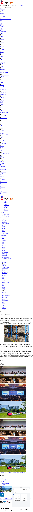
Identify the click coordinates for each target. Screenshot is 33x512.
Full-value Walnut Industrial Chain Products (5, 19)
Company (12, 315)
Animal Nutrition (2, 102)
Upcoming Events (6, 210)
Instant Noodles (2, 39)
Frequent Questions (2, 179)
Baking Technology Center (5, 233)
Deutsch (15, 5)
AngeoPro (3, 249)
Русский (21, 5)
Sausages (3, 239)
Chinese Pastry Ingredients (3, 17)
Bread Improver (4, 220)
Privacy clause (13, 510)
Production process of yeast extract (4, 75)
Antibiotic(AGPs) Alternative (5, 282)
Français (1, 5)
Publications (1, 170)
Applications (2, 20)
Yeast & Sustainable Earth (3, 182)
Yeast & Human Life (3, 180)
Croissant (1, 29)
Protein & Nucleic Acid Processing (4, 153)
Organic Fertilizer (4, 292)
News (4, 208)
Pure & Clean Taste (4, 253)
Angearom (1, 56)
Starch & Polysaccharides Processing (5, 154)
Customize (21, 509)
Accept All (30, 509)
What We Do (5, 202)
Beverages (3, 244)
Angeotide (3, 248)
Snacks (3, 243)
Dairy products (2, 49)
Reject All (25, 509)
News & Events (2, 183)
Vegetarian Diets (2, 86)
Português (4, 5)
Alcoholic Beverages (4, 297)
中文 (23, 5)
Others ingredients (2, 16)
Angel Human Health (3, 78)
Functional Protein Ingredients (4, 112)
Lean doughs (3, 225)
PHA (1, 150)
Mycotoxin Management (3, 118)
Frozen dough (2, 26)
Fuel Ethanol (2, 140)
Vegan (1, 40)
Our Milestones (5, 204)
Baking (1, 156)
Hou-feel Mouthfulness (3, 63)
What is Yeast (2, 176)
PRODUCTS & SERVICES (4, 497)
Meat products (2, 42)
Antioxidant (1, 82)
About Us (1, 147)
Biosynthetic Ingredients (3, 89)
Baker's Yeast (2, 10)
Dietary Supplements (3, 92)
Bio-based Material (11, 499)
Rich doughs (2, 22)
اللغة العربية (18, 5)
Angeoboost (1, 53)
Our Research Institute (3, 169)
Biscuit (1, 43)
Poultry (3, 277)
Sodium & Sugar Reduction (5, 254)
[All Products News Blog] (16, 7)
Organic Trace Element (3, 119)
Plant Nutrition (2, 121)
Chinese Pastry (2, 25)
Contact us (3, 215)
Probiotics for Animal (3, 116)
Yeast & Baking (2, 8)
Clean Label (1, 66)
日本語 (8, 5)
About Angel (2, 161)
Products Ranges (2, 9)
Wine (1, 137)
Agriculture (3, 287)
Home (3, 315)
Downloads (5, 211)
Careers (1, 191)
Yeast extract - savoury (3, 31)
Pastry (1, 23)
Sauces (3, 238)
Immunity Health (2, 83)
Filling (1, 28)
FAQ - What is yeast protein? (4, 73)
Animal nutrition (2, 157)
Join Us (4, 213)
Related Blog (2, 101)
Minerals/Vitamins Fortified (5, 267)
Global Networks (6, 206)
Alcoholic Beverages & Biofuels (4, 134)
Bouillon (1, 33)
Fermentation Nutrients (3, 143)
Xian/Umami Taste (2, 62)
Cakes (1, 24)
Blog (4, 209)
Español (6, 5)
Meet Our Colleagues (6, 214)
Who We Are (5, 201)
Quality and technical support (4, 76)
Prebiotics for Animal (3, 115)
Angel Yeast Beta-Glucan (5, 272)
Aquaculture (1, 110)
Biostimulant (2, 130)
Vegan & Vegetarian (2, 69)
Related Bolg (3, 259)
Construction (2, 126)
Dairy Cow (1, 104)
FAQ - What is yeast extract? (4, 72)
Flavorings (1, 36)
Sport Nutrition (2, 85)
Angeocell (1, 59)
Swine (1, 107)
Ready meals (2, 46)
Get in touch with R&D (3, 172)
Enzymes (3, 305)
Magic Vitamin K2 (2, 100)
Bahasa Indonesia (12, 5)
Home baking (3, 230)
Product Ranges (2, 50)
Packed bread (2, 27)
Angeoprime (2, 52)
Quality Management (6, 203)
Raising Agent (2, 13)
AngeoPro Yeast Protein (3, 94)
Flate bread (3, 228)
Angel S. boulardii (2, 97)
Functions (1, 60)
